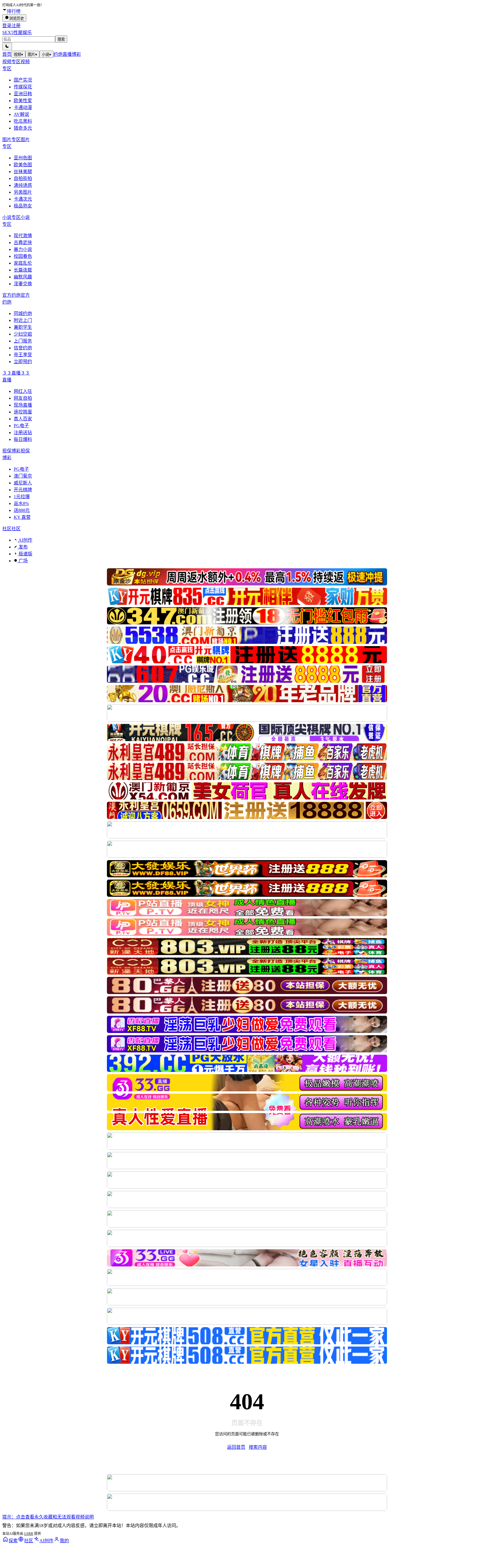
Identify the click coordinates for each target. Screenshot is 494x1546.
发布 (22, 547)
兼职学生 (23, 327)
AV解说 (21, 114)
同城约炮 (23, 313)
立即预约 (23, 361)
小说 (46, 54)
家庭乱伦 (23, 263)
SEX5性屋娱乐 (17, 32)
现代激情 (23, 235)
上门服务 (23, 341)
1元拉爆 (22, 496)
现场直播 (23, 405)
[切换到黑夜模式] (7, 46)
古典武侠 (23, 242)
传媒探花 (23, 86)
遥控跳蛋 (23, 411)
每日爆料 (23, 439)
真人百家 (23, 418)
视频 (18, 54)
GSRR (28, 1534)
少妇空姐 (23, 334)
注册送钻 (23, 432)
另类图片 (23, 192)
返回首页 (236, 1447)
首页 (6, 54)
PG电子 (21, 425)
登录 (6, 25)
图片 (32, 54)
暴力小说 (23, 249)
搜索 (61, 39)
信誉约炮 (23, 347)
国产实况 (23, 80)
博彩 (76, 54)
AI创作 (24, 540)
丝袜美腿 (23, 171)
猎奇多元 (23, 128)
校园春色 (23, 256)
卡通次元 (23, 199)
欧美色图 (23, 164)
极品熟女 (23, 205)
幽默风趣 (23, 276)
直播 (67, 54)
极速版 (24, 553)
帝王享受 (23, 354)
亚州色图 (23, 157)
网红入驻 (23, 391)
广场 (22, 560)
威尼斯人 (23, 482)
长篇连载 (23, 270)
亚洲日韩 (23, 93)
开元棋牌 (23, 489)
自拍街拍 (23, 178)
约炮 (58, 54)
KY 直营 (22, 517)
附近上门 (23, 320)
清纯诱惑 (23, 185)
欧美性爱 (23, 100)
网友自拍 (23, 398)
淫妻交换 (23, 283)
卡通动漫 (23, 107)
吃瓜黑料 (23, 121)
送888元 (22, 510)
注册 (16, 25)
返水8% (21, 503)
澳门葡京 (23, 476)
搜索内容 (258, 1447)
